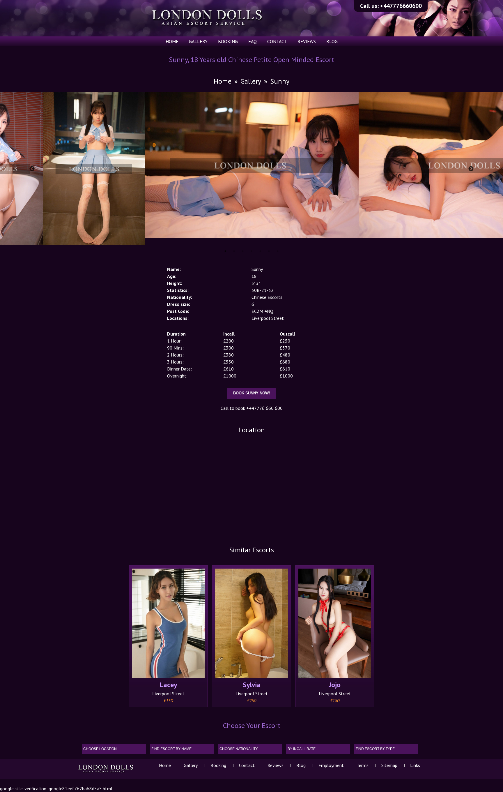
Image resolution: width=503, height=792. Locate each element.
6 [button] (269, 251)
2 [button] (234, 251)
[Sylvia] (251, 624)
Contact (277, 41)
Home (172, 41)
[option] (252, 165)
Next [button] (471, 169)
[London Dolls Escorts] (207, 18)
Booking (228, 41)
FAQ (252, 41)
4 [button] (251, 251)
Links (415, 765)
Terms (363, 765)
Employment (331, 765)
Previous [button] (32, 169)
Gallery (198, 41)
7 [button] (278, 251)
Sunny (279, 81)
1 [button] (225, 251)
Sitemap (389, 765)
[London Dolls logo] (106, 772)
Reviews (306, 41)
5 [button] (260, 251)
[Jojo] (334, 624)
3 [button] (243, 251)
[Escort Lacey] (168, 624)
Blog (332, 41)
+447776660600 (401, 6)
